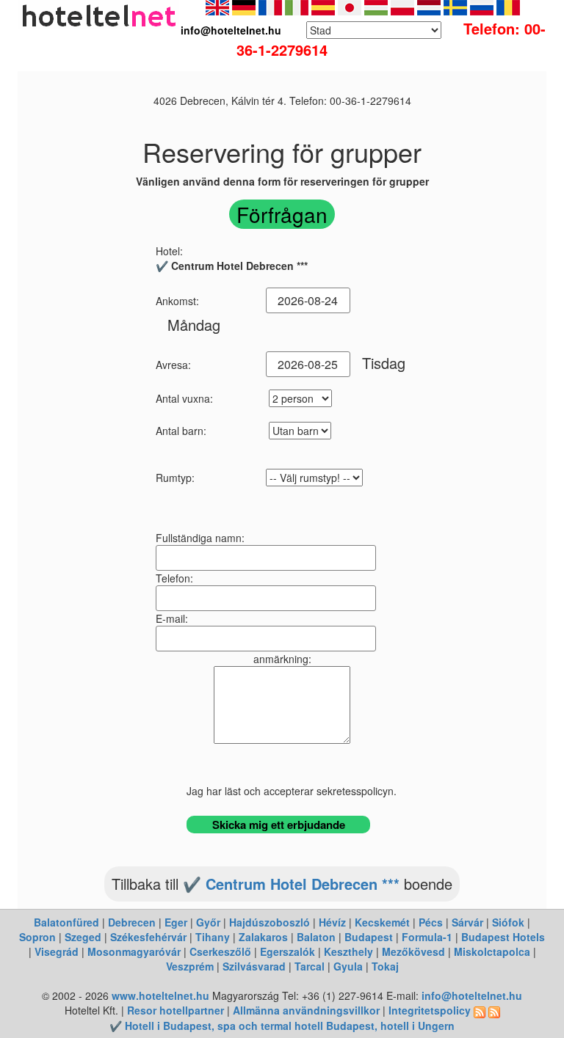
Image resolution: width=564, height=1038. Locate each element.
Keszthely (348, 951)
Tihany (212, 936)
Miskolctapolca (492, 951)
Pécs (431, 922)
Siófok (508, 922)
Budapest (368, 936)
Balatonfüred (66, 922)
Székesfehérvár (148, 936)
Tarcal (309, 966)
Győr (208, 922)
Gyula (348, 966)
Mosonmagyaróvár (134, 951)
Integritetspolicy (429, 1010)
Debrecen (132, 922)
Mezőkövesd (413, 951)
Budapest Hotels (503, 936)
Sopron (37, 936)
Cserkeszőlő (220, 951)
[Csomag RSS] (494, 1010)
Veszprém (190, 966)
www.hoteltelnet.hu (160, 995)
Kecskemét (382, 922)
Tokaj (385, 966)
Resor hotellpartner (175, 1010)
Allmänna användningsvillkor (306, 1010)
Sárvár (467, 922)
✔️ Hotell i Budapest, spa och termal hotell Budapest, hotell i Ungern (282, 1025)
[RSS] (479, 1010)
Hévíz (332, 922)
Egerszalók (287, 951)
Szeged (83, 936)
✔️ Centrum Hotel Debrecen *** (291, 883)
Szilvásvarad (254, 966)
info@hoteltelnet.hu (472, 995)
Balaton (316, 936)
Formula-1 (427, 936)
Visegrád (57, 951)
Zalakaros (263, 936)
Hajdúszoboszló (269, 922)
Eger (175, 922)
